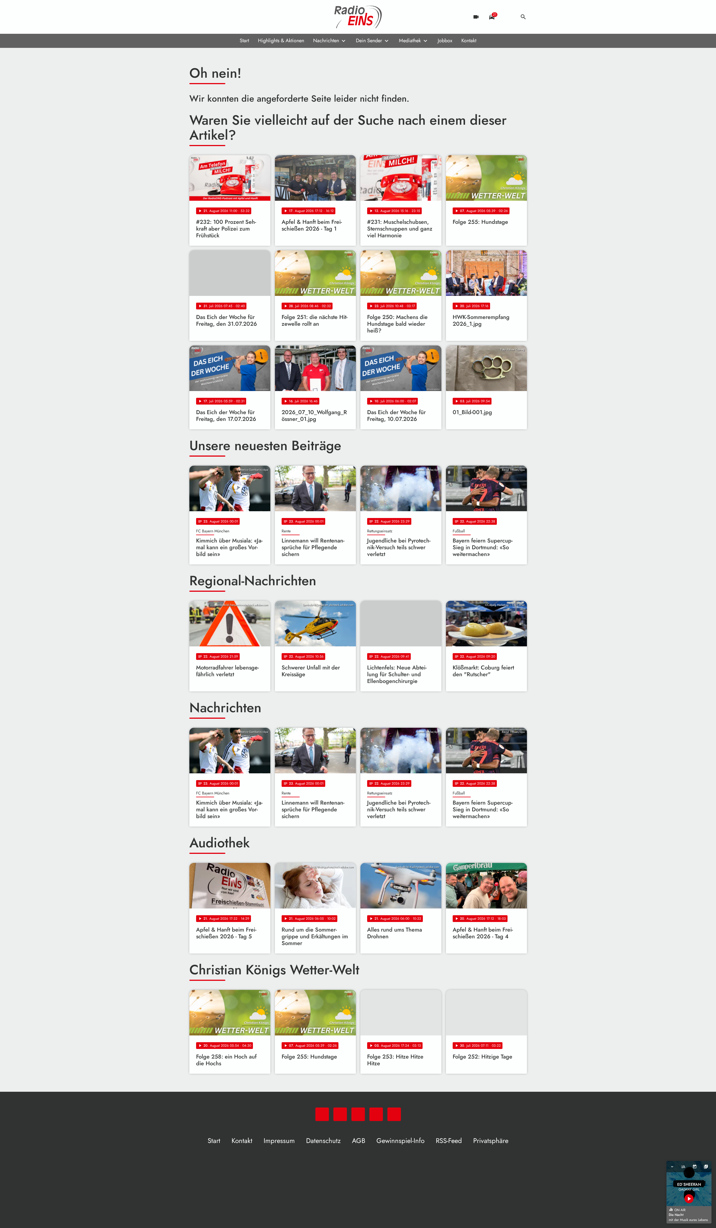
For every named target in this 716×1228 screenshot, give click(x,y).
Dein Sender (369, 40)
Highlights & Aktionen (281, 40)
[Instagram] (217, 17)
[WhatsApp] (195, 17)
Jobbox (445, 40)
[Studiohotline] (240, 17)
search (523, 17)
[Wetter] (507, 17)
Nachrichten (326, 40)
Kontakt (468, 40)
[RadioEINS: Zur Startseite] (358, 17)
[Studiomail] (228, 17)
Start (244, 40)
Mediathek (410, 40)
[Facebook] (206, 17)
